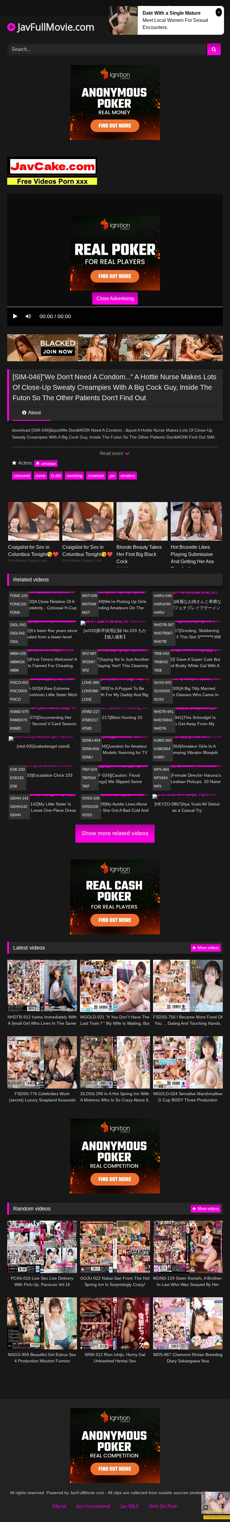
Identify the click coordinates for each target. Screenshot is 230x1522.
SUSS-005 (162, 683)
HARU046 (162, 604)
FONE (15, 612)
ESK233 (17, 778)
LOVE (87, 699)
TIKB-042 (161, 654)
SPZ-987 (89, 654)
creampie (96, 475)
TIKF (86, 786)
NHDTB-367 (164, 625)
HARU (159, 612)
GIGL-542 (18, 625)
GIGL (14, 642)
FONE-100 (19, 596)
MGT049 (89, 604)
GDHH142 (18, 807)
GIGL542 (17, 633)
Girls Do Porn (163, 1506)
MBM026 (17, 662)
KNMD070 (18, 720)
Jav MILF (129, 1506)
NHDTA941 (163, 720)
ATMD (87, 728)
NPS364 (161, 778)
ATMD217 (90, 720)
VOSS (87, 815)
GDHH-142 (19, 798)
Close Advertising (115, 298)
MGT (86, 612)
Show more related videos (115, 833)
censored (22, 475)
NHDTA (160, 728)
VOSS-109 (90, 798)
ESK (13, 786)
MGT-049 (89, 596)
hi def (56, 475)
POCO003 (18, 691)
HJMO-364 (163, 740)
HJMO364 (162, 749)
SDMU (87, 757)
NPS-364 (161, 769)
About (34, 412)
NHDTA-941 (164, 712)
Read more (112, 453)
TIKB (158, 670)
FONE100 (18, 604)
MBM (14, 670)
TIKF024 (89, 778)
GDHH (15, 815)
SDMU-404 (91, 740)
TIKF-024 (89, 769)
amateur (48, 463)
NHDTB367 (163, 633)
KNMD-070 (19, 712)
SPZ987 (88, 662)
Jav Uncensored (92, 1506)
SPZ (85, 670)
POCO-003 (19, 683)
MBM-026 (18, 654)
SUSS (159, 699)
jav (112, 475)
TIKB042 (161, 662)
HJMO (159, 757)
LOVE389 (90, 691)
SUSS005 (162, 691)
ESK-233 (17, 769)
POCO (15, 699)
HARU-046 (163, 596)
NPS (157, 786)
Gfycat (59, 1506)
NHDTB (160, 642)
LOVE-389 (90, 683)
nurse (40, 475)
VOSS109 (90, 807)
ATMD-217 (90, 712)
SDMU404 (90, 749)
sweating (74, 475)
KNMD (15, 728)
